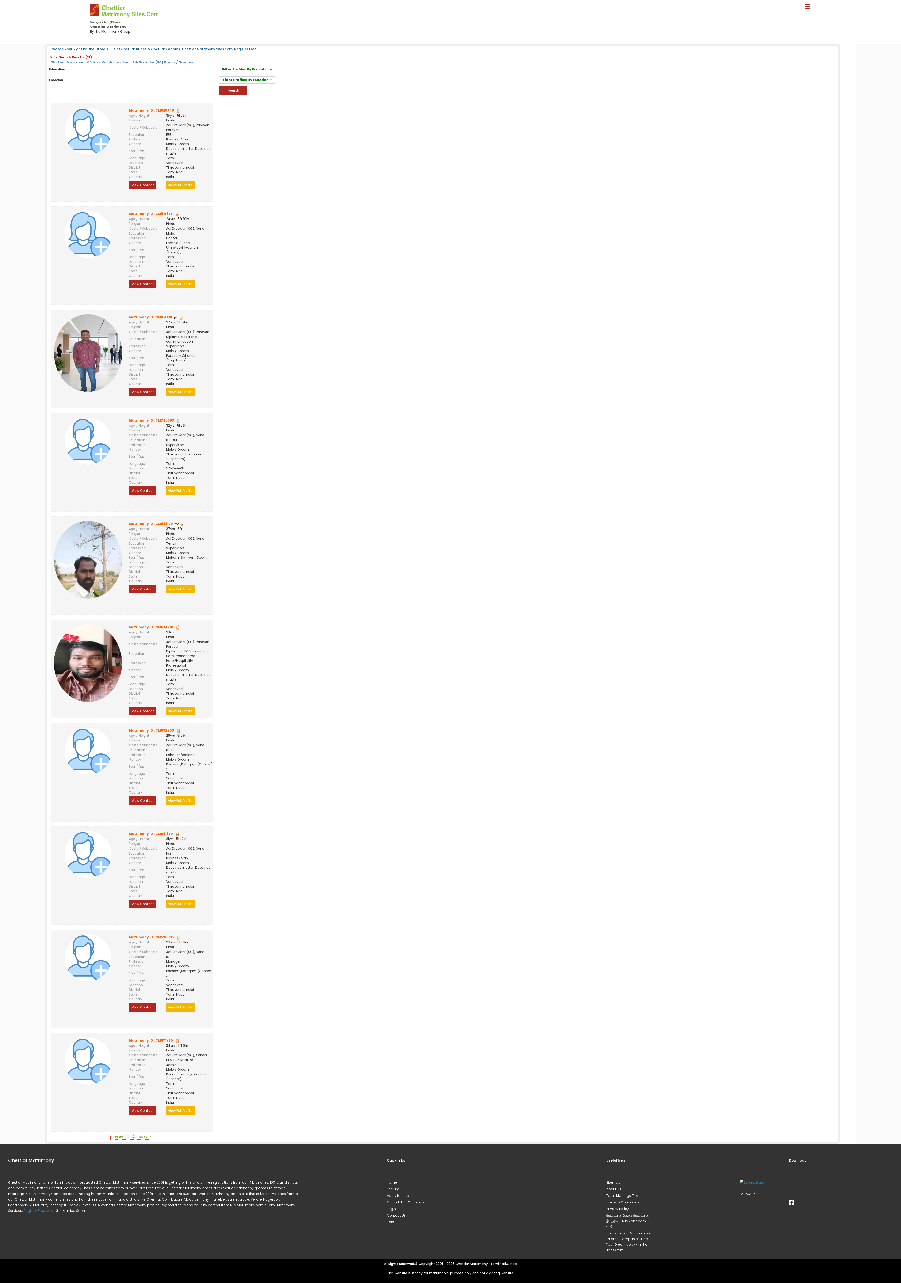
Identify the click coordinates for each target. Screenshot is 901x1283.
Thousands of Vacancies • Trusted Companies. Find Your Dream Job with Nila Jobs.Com (628, 1241)
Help (390, 1222)
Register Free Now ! (39, 1210)
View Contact (142, 185)
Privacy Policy (617, 1208)
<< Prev (117, 1136)
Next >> (145, 1136)
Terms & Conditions (622, 1202)
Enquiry (393, 1189)
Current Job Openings (405, 1202)
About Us (613, 1189)
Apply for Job (398, 1195)
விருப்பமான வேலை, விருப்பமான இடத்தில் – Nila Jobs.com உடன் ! (627, 1221)
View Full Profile (180, 185)
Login (391, 1208)
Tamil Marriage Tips (622, 1195)
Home (392, 1182)
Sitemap (613, 1182)
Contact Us (396, 1215)
